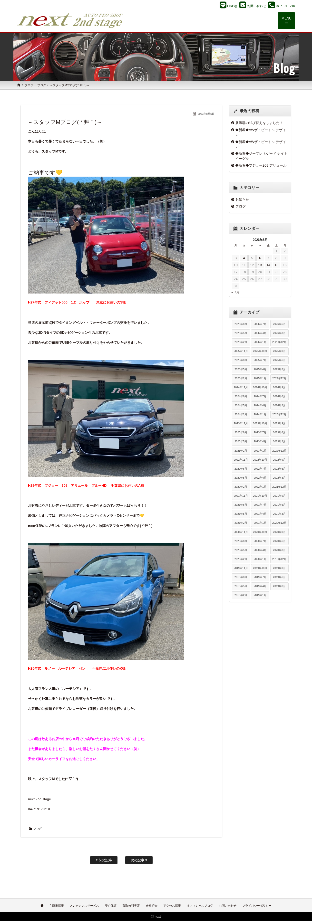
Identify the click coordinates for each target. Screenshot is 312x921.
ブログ (29, 85)
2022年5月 (240, 477)
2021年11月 (241, 495)
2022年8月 (240, 468)
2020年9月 (279, 532)
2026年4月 (260, 333)
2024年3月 (279, 405)
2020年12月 (279, 522)
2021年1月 (260, 522)
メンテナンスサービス (84, 905)
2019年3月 (279, 586)
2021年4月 (260, 513)
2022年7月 (260, 468)
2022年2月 (240, 486)
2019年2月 (240, 595)
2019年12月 (279, 559)
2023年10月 (260, 423)
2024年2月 (240, 414)
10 (236, 265)
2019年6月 (279, 577)
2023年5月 (240, 441)
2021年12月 (279, 486)
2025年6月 (279, 360)
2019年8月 (240, 577)
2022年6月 (279, 468)
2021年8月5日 (206, 113)
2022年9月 (279, 459)
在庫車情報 (56, 905)
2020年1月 (260, 559)
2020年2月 (240, 559)
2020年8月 (240, 541)
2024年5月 (240, 405)
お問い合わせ (227, 905)
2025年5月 (240, 369)
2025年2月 (240, 378)
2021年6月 (279, 504)
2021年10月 (260, 495)
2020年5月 (240, 550)
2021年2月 (240, 522)
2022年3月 (279, 477)
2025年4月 (260, 369)
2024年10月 (260, 387)
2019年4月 (260, 586)
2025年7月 (260, 360)
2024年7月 (260, 396)
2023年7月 (260, 432)
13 (260, 265)
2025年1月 (260, 378)
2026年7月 (260, 324)
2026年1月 (260, 342)
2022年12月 (279, 450)
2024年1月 (260, 414)
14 (268, 265)
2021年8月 (240, 504)
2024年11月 (241, 387)
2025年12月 (279, 342)
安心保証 (111, 905)
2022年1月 (260, 486)
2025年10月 (260, 351)
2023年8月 (240, 432)
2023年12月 (279, 414)
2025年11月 (241, 351)
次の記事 (138, 860)
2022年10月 (260, 459)
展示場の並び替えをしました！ (259, 123)
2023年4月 (260, 441)
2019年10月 (260, 568)
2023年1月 (260, 450)
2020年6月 (279, 541)
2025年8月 (240, 360)
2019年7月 (260, 577)
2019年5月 (240, 586)
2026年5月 (240, 333)
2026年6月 (279, 324)
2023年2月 (240, 450)
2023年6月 (279, 432)
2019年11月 (241, 568)
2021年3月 (279, 513)
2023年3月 (279, 441)
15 (276, 265)
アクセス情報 (172, 905)
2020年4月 (260, 550)
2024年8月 (240, 396)
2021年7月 (260, 504)
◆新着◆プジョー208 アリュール (260, 165)
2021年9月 (279, 495)
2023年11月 (241, 423)
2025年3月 (279, 369)
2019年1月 (260, 595)
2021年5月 (240, 513)
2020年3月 (279, 550)
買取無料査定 (131, 905)
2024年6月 (279, 396)
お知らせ (242, 199)
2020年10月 (260, 532)
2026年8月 (240, 324)
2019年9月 (279, 568)
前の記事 (105, 860)
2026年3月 (279, 333)
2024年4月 (260, 405)
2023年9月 (279, 423)
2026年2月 (240, 342)
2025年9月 (279, 351)
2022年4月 (260, 477)
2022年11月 (241, 459)
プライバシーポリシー (257, 905)
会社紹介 (151, 905)
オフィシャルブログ (200, 905)
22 (276, 272)
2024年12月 (279, 378)
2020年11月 (241, 532)
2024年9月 (279, 387)
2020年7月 (260, 541)
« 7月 (235, 292)
